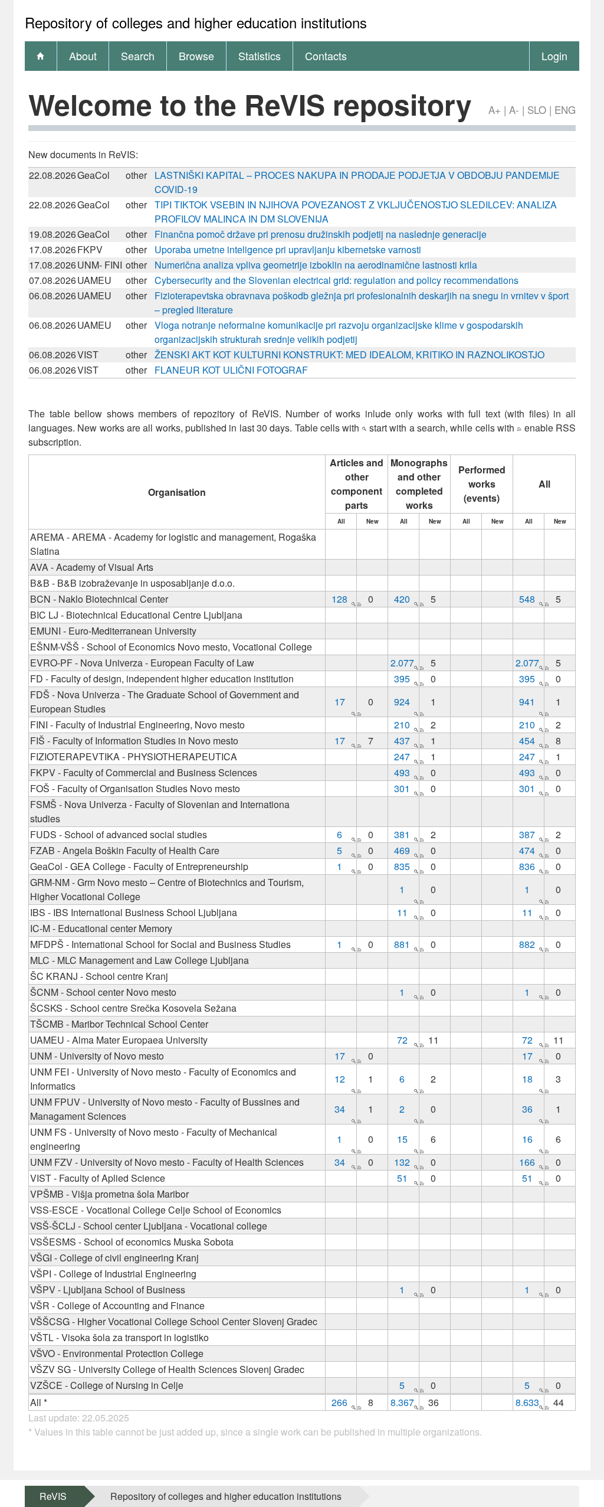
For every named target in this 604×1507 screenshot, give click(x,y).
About (83, 55)
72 (402, 1040)
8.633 (527, 1402)
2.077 (402, 662)
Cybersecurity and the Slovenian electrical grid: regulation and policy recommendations (336, 280)
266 (339, 1402)
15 (402, 1139)
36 (527, 1109)
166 (527, 1162)
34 (339, 1109)
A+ (494, 109)
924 (402, 701)
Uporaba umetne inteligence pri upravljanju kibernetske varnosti (288, 249)
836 (527, 866)
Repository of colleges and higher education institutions (226, 1496)
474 (527, 850)
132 (402, 1162)
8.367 (402, 1402)
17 (339, 701)
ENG (565, 109)
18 (527, 1079)
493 (402, 772)
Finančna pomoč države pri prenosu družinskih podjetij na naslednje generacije (321, 234)
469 (402, 850)
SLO (536, 109)
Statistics (259, 55)
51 (402, 1178)
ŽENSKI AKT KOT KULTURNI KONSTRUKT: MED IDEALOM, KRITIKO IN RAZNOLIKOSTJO (349, 354)
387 (527, 834)
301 (402, 788)
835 (402, 866)
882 (527, 944)
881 (402, 944)
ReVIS (53, 1496)
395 (402, 678)
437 (402, 740)
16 (527, 1139)
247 (402, 756)
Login (554, 55)
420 (402, 599)
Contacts (326, 55)
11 (402, 912)
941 (527, 701)
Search (138, 55)
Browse (196, 55)
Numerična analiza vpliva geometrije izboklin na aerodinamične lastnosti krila (316, 265)
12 (339, 1079)
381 (402, 834)
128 (339, 599)
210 (402, 724)
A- (514, 109)
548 (527, 599)
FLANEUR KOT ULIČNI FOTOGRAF (231, 370)
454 (527, 740)
